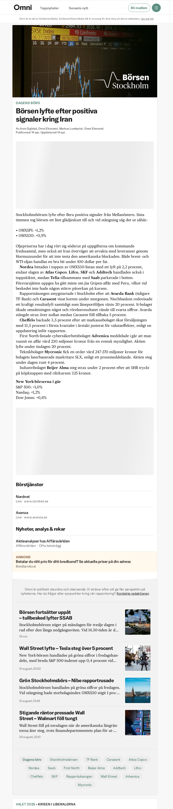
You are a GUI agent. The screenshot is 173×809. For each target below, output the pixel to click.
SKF (54, 776)
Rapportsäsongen (79, 776)
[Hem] (23, 7)
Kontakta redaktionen (133, 593)
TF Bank (92, 759)
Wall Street (109, 776)
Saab (51, 768)
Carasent (113, 759)
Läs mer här (147, 18)
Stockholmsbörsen (64, 759)
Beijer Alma (96, 768)
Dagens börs (28, 103)
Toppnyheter (49, 8)
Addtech (119, 768)
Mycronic (85, 785)
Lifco (137, 768)
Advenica (132, 776)
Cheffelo (36, 776)
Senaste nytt (78, 8)
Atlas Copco (138, 759)
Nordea (33, 768)
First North (71, 768)
